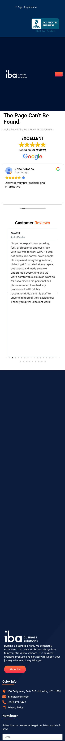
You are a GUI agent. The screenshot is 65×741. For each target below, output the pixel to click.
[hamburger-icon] (59, 74)
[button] (7, 292)
